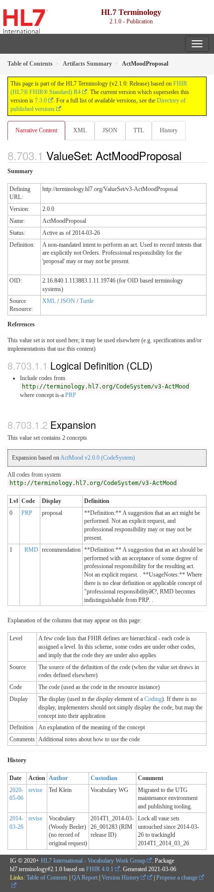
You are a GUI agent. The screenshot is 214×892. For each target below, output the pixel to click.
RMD (31, 549)
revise (35, 790)
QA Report (85, 877)
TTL (138, 130)
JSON (110, 130)
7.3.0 (41, 100)
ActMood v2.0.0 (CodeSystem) (97, 457)
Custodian (104, 778)
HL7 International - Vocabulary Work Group (93, 860)
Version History (121, 877)
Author (58, 778)
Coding (153, 698)
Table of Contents (47, 877)
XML (80, 130)
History (169, 130)
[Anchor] (187, 155)
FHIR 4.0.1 (99, 869)
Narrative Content (36, 130)
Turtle (87, 300)
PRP (70, 395)
